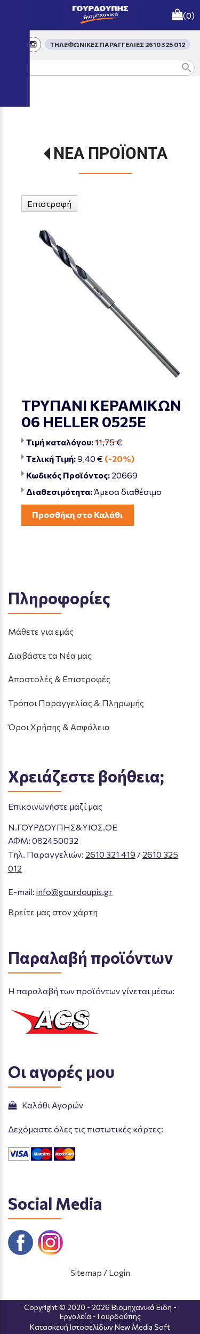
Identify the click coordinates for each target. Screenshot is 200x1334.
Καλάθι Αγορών (51, 1105)
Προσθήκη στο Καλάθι (77, 514)
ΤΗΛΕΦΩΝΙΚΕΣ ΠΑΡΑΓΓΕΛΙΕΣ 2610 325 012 (117, 44)
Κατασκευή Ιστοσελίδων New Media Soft (100, 1326)
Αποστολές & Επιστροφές (59, 679)
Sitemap (86, 1272)
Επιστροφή (49, 203)
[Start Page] (100, 15)
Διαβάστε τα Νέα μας (50, 655)
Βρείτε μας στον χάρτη (53, 912)
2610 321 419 (110, 854)
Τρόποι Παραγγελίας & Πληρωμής (76, 703)
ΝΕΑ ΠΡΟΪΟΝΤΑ (110, 153)
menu (15, 15)
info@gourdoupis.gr (74, 891)
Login (119, 1272)
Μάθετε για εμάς (41, 631)
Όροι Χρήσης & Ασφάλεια (59, 727)
